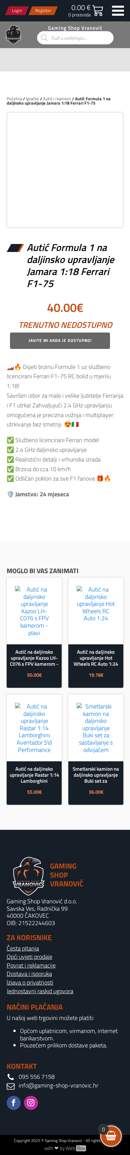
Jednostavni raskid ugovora (40, 991)
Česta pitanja (23, 948)
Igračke (32, 98)
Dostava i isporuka (29, 974)
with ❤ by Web (64, 1148)
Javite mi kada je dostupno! (60, 340)
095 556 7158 (37, 1076)
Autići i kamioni (57, 98)
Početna (14, 98)
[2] (65, 215)
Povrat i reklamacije (31, 965)
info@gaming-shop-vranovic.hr (58, 1085)
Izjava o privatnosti (30, 982)
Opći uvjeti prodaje (29, 956)
